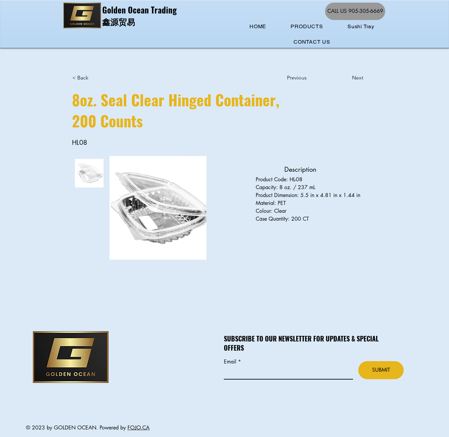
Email (231, 361)
